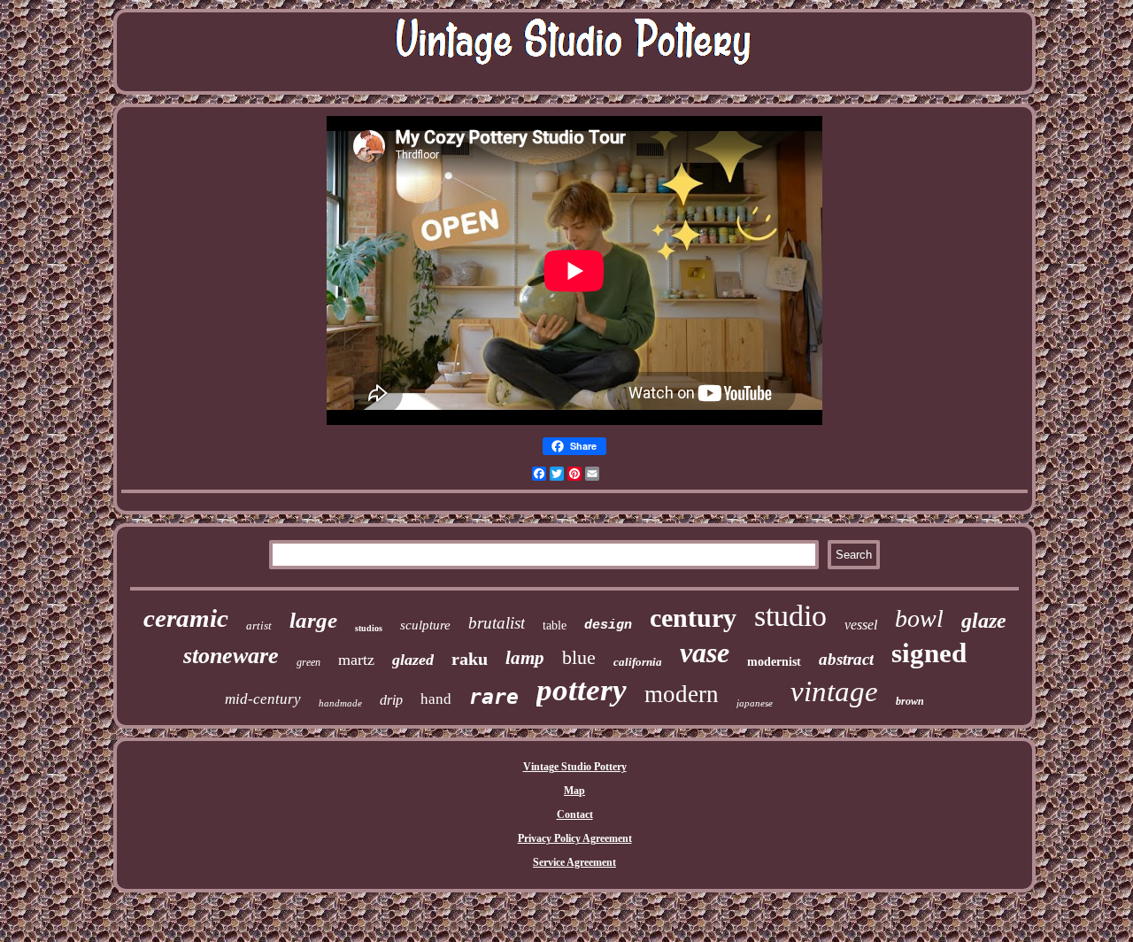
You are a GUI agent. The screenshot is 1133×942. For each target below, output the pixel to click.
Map (574, 790)
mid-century (263, 699)
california (637, 661)
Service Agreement (574, 862)
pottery (581, 690)
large (313, 620)
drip (391, 699)
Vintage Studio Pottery (575, 767)
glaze (983, 620)
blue (579, 657)
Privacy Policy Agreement (575, 838)
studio (790, 615)
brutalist (496, 623)
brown (910, 701)
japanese (754, 703)
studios (368, 628)
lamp (524, 657)
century (693, 617)
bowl (919, 618)
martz (356, 659)
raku (469, 658)
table (554, 625)
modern (681, 694)
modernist (774, 661)
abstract (846, 659)
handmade (340, 703)
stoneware (231, 655)
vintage (834, 691)
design (608, 625)
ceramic (185, 618)
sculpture (425, 625)
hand (435, 699)
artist (259, 625)
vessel (860, 624)
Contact (575, 814)
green (308, 662)
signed (929, 652)
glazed (413, 659)
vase (704, 652)
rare (494, 696)
